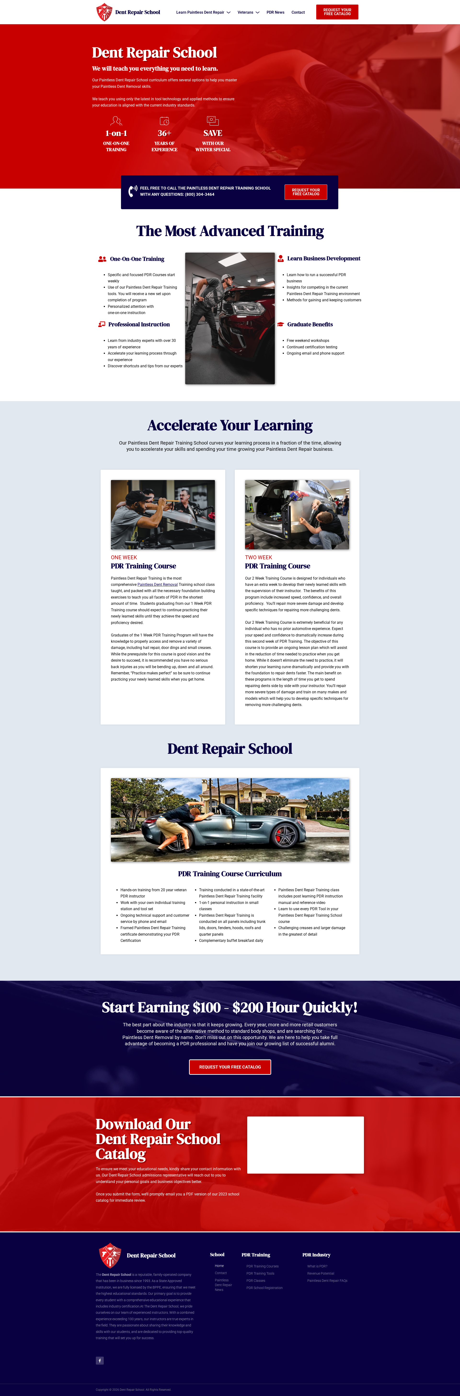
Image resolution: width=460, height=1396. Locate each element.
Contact (221, 1273)
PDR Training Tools (260, 1273)
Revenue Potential (320, 1273)
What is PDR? (317, 1266)
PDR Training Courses (263, 1266)
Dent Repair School (137, 12)
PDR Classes (256, 1281)
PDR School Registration (265, 1288)
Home (219, 1266)
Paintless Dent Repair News (223, 1285)
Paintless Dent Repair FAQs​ (327, 1281)
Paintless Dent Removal (158, 584)
